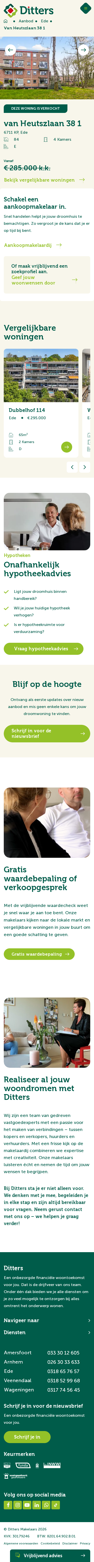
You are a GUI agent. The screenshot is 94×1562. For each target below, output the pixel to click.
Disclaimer (69, 1543)
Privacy (85, 1543)
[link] (41, 403)
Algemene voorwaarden (21, 1543)
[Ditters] (28, 11)
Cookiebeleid (50, 1543)
